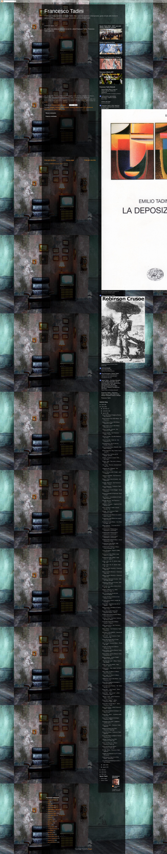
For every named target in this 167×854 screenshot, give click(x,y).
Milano (77, 107)
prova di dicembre (105, 103)
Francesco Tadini (64, 11)
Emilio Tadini (50, 807)
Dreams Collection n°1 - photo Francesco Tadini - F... (109, 590)
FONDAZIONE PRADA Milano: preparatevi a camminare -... (110, 529)
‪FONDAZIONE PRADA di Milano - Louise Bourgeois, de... (111, 547)
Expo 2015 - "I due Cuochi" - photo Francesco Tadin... (111, 690)
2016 (102, 404)
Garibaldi (49, 817)
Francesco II (50, 811)
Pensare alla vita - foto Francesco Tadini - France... (110, 501)
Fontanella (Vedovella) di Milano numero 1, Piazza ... (110, 622)
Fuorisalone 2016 (51, 815)
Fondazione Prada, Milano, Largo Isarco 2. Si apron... (110, 554)
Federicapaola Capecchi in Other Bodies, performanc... (110, 757)
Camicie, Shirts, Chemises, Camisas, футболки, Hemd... (111, 618)
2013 (102, 770)
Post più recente (50, 160)
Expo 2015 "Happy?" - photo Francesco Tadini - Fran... (109, 700)
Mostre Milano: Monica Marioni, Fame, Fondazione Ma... (112, 651)
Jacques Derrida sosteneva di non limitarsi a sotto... (111, 597)
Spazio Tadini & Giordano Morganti (109, 390)
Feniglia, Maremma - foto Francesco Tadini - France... (111, 483)
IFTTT (45, 102)
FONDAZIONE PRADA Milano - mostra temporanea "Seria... (112, 540)
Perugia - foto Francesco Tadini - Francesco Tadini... (110, 512)
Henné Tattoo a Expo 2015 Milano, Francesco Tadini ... (111, 423)
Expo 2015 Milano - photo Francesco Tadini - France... (111, 708)
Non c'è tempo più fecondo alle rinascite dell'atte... (110, 594)
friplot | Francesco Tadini (108, 295)
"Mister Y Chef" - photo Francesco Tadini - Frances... (111, 697)
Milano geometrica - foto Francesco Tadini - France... (111, 626)
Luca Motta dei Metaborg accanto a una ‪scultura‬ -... (111, 761)
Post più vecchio (90, 160)
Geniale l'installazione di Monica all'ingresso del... (110, 647)
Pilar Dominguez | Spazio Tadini (110, 373)
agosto (105, 413)
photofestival (89, 107)
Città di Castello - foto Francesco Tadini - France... (110, 433)
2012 (102, 772)
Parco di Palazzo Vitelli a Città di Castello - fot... (110, 508)
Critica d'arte (50, 805)
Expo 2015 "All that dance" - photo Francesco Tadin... (111, 704)
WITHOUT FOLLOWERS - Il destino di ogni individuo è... (112, 633)
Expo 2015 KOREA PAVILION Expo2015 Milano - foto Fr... (110, 611)
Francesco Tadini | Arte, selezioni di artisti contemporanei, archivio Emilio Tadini (110, 107)
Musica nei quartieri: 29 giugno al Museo (111, 93)
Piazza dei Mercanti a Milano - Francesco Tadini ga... (110, 743)
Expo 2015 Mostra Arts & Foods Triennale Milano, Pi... (110, 640)
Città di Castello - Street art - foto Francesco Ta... (110, 440)
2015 (102, 406)
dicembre (105, 408)
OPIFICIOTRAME (105, 368)
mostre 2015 (82, 107)
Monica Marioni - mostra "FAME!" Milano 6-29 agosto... (110, 658)
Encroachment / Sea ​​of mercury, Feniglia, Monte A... (110, 444)
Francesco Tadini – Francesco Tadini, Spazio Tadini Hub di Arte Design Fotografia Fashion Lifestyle (111, 394)
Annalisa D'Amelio (52, 800)
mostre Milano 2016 (52, 836)
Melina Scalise (51, 821)
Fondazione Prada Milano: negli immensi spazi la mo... (110, 544)
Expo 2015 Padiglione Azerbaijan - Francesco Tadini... (111, 718)
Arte (48, 801)
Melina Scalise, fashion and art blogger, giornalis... (110, 455)
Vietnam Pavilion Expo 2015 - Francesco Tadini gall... (109, 740)
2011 (102, 774)
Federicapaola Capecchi (53, 809)
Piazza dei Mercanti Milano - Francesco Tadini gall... (109, 747)
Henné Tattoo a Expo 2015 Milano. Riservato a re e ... (111, 426)
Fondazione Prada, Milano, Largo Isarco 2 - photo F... (110, 558)
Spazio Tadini (57, 109)
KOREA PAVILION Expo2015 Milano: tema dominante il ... (111, 615)
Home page (70, 160)
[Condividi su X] (73, 105)
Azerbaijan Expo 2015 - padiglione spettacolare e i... (111, 722)
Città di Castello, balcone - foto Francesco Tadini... (110, 430)
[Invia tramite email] (70, 105)
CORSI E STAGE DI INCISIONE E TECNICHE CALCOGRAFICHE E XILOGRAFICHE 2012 (109, 376)
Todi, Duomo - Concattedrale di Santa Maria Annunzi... (111, 497)
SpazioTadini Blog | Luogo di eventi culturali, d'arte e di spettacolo (109, 91)
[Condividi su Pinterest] (76, 105)
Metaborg (72, 107)
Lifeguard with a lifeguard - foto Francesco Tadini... (110, 469)
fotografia (52, 107)
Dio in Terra (104, 99)
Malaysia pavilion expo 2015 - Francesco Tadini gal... (109, 729)
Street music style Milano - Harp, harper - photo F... (110, 665)
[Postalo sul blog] (71, 105)
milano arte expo (105, 101)
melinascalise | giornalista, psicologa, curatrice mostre (108, 96)
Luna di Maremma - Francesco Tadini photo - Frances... (111, 487)
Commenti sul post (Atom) (56, 163)
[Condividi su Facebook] (75, 105)
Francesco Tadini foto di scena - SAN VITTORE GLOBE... (111, 579)
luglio (104, 764)
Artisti (48, 803)
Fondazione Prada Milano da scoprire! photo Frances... (111, 515)
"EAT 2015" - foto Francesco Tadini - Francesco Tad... (111, 636)
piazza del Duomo (48, 109)
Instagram (66, 107)
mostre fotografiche (52, 838)
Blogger (90, 849)
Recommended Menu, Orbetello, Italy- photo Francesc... (112, 447)
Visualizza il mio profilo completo (116, 790)
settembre (105, 411)
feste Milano (50, 830)
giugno (104, 767)
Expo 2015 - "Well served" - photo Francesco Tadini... (110, 693)
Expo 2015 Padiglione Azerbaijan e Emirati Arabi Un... (111, 683)
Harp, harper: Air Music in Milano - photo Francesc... (111, 672)
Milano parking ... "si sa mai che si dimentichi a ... (111, 526)
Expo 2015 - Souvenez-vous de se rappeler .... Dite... (111, 604)
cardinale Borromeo (52, 828)
